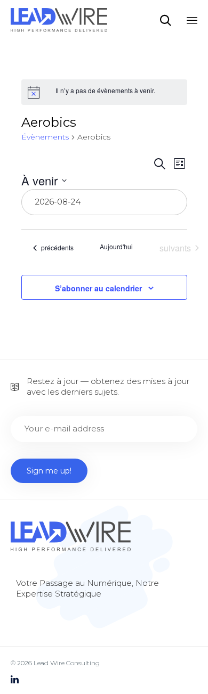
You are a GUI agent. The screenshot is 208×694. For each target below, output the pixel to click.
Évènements (45, 137)
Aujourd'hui (116, 246)
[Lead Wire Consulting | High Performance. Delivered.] (59, 20)
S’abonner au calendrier (98, 288)
